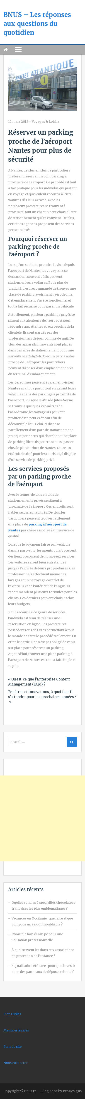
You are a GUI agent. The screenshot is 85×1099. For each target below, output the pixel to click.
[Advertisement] (42, 818)
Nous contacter (15, 1063)
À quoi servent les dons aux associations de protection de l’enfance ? (43, 953)
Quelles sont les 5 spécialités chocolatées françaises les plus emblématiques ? (43, 905)
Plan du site (12, 1047)
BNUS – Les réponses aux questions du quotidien (37, 24)
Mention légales (16, 1030)
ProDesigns (72, 1091)
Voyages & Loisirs (45, 122)
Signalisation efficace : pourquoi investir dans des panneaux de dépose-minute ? (43, 969)
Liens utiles (12, 1014)
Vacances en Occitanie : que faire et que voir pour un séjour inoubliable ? (42, 921)
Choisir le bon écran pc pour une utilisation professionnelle (37, 937)
